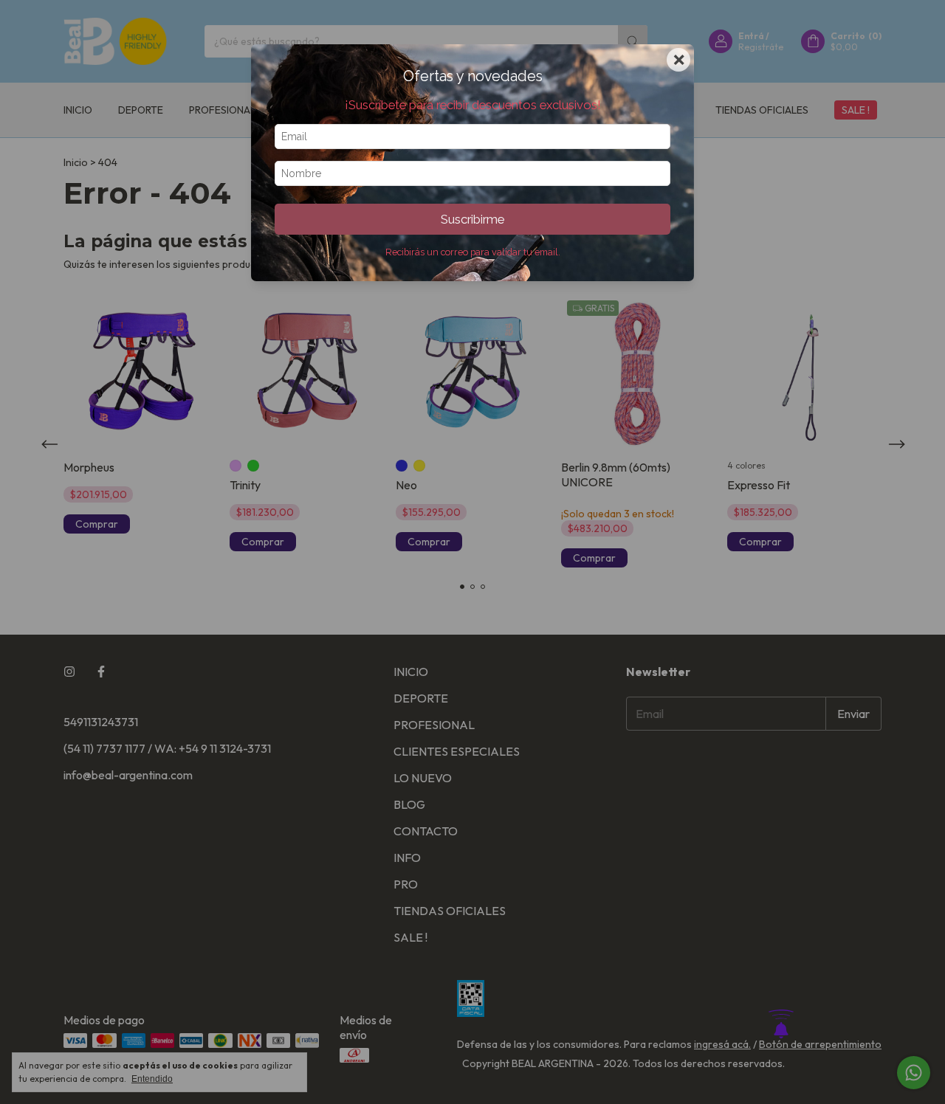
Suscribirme (472, 219)
